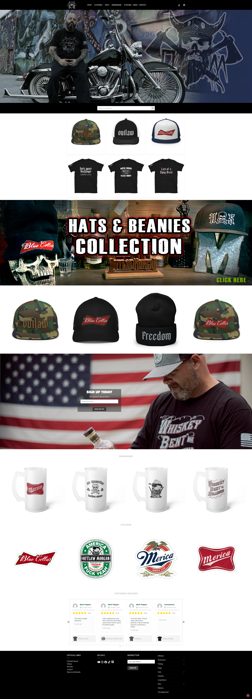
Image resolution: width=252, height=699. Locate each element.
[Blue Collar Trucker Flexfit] (96, 320)
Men (159, 684)
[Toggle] (184, 660)
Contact (142, 5)
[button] (179, 5)
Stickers (128, 5)
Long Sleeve (162, 680)
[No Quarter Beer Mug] (96, 489)
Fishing (160, 664)
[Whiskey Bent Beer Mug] (216, 489)
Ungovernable (168, 639)
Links (135, 5)
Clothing (98, 5)
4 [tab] (129, 646)
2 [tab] (123, 646)
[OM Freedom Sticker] (96, 559)
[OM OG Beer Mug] (156, 489)
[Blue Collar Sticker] (35, 559)
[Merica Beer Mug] (35, 489)
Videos (69, 664)
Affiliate (161, 656)
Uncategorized (163, 692)
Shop (89, 5)
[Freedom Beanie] (156, 320)
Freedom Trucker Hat (114, 639)
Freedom (137, 639)
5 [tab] (132, 646)
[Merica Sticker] (216, 559)
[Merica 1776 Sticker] (156, 559)
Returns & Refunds (73, 672)
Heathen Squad (72, 661)
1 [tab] (120, 646)
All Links (70, 667)
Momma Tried (83, 639)
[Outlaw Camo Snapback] (35, 320)
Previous (68, 622)
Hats (107, 5)
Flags (160, 668)
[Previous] (4, 321)
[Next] (248, 321)
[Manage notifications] (248, 695)
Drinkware (116, 5)
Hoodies (161, 676)
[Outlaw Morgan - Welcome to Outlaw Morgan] (75, 5)
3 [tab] (126, 646)
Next (183, 622)
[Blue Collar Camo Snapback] (216, 320)
